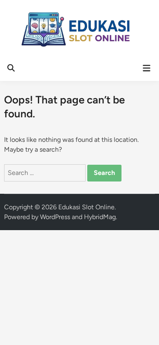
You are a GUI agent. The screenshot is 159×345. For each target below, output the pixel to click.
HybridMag (100, 217)
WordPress (55, 217)
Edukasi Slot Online (86, 207)
